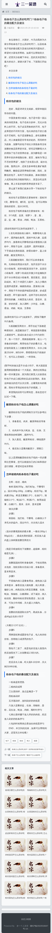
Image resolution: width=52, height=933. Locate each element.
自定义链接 (26, 919)
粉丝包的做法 (15, 77)
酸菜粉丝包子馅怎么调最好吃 (22, 83)
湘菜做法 (16, 12)
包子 (7, 741)
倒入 (28, 741)
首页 (7, 12)
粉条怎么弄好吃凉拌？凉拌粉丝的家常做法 (28, 749)
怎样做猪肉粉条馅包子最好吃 (22, 88)
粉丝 (21, 741)
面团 (35, 741)
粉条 (14, 741)
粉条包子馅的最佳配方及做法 (22, 93)
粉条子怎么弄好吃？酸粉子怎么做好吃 (26, 755)
